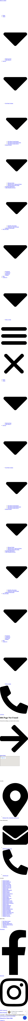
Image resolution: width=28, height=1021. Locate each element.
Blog (4, 276)
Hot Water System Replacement (14, 142)
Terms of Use (3, 1018)
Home (4, 15)
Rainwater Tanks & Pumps (13, 226)
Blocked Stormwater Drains (13, 185)
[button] (14, 349)
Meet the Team (8, 58)
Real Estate (7, 273)
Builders (7, 275)
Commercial (7, 272)
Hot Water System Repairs (13, 141)
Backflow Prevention (12, 225)
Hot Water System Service (13, 143)
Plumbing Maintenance (10, 186)
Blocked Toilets (11, 183)
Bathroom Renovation (9, 228)
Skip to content (3, 0)
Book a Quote (8, 319)
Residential (7, 271)
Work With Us (8, 60)
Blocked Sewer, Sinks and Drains (15, 184)
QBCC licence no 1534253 (5, 1010)
